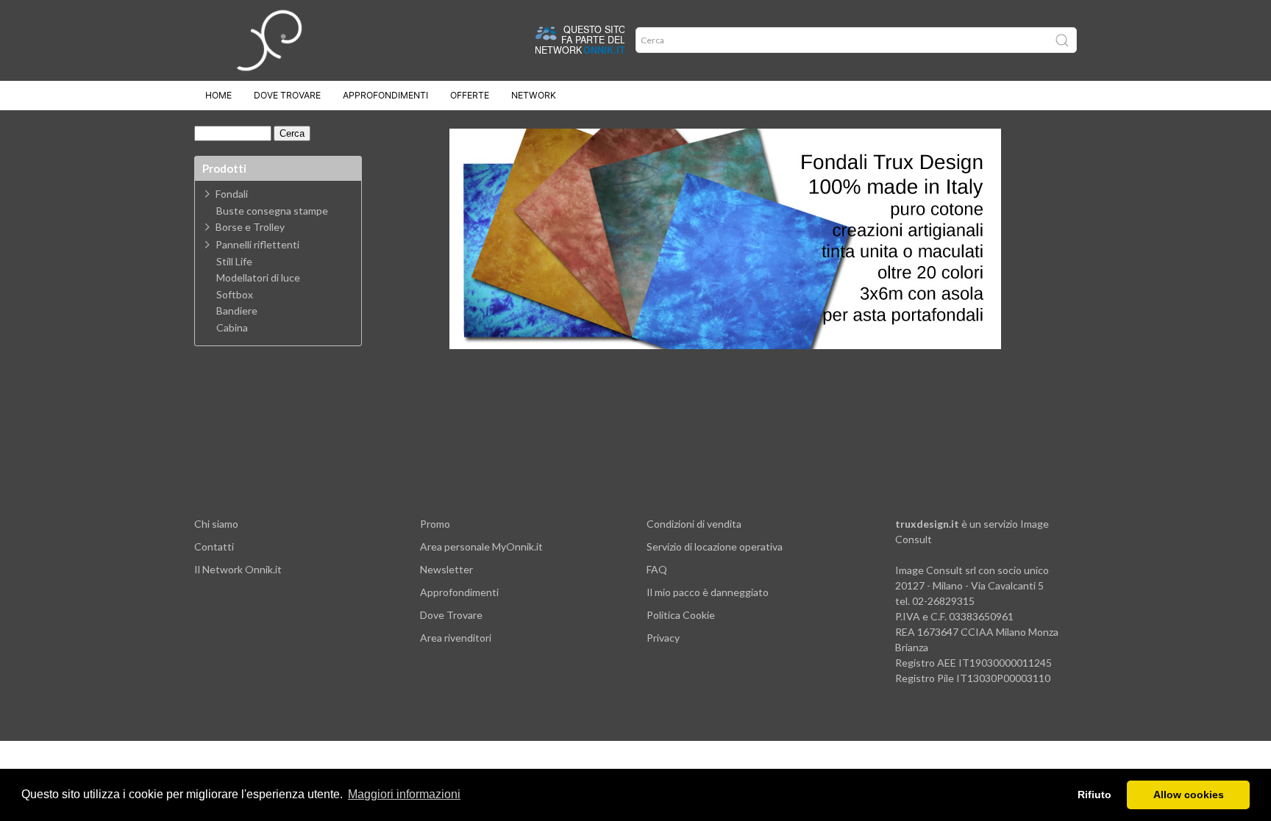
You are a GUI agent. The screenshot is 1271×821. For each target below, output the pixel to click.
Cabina (232, 328)
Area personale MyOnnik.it (481, 546)
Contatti (214, 546)
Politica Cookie (681, 615)
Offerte (469, 95)
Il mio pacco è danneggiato (708, 592)
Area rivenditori (455, 637)
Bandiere (236, 311)
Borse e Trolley (250, 227)
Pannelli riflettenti (257, 244)
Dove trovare (287, 95)
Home (218, 95)
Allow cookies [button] (1188, 794)
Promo (435, 523)
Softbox (234, 295)
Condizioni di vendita (694, 523)
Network (533, 95)
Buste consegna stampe (272, 211)
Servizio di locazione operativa (715, 546)
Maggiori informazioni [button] (404, 794)
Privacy (663, 637)
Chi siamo (216, 523)
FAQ (657, 569)
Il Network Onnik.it (238, 569)
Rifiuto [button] (1094, 794)
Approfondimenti (385, 95)
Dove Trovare (451, 615)
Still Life (234, 262)
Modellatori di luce (258, 278)
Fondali (232, 193)
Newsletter (446, 569)
